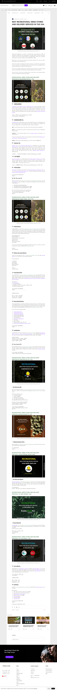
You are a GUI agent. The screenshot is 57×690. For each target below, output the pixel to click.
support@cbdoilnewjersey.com (35, 677)
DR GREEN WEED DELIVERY (4, 5)
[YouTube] (2, 676)
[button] (54, 5)
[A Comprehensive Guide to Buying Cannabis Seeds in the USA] (14, 620)
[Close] (55, 688)
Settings (49, 688)
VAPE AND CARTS (19, 673)
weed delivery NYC (22, 12)
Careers (32, 673)
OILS (17, 676)
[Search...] (26, 5)
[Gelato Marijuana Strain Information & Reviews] (43, 620)
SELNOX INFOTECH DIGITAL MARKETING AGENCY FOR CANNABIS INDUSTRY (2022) (28, 626)
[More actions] (44, 19)
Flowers (17, 671)
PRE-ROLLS (18, 679)
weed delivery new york (15, 12)
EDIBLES (17, 674)
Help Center (33, 670)
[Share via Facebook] (12, 607)
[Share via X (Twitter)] (14, 607)
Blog (17, 685)
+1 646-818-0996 (36, 675)
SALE (17, 682)
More (42, 12)
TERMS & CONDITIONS (20, 683)
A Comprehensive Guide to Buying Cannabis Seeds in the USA (14, 626)
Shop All (17, 670)
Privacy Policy (35, 688)
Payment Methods (49, 672)
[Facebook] (4, 676)
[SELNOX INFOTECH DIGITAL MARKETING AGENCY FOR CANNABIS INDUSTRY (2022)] (28, 620)
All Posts (9, 12)
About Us (32, 672)
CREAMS (18, 677)
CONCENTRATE (19, 680)
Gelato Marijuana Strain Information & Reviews (42, 626)
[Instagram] (5, 676)
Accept (53, 688)
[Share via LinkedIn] (16, 607)
